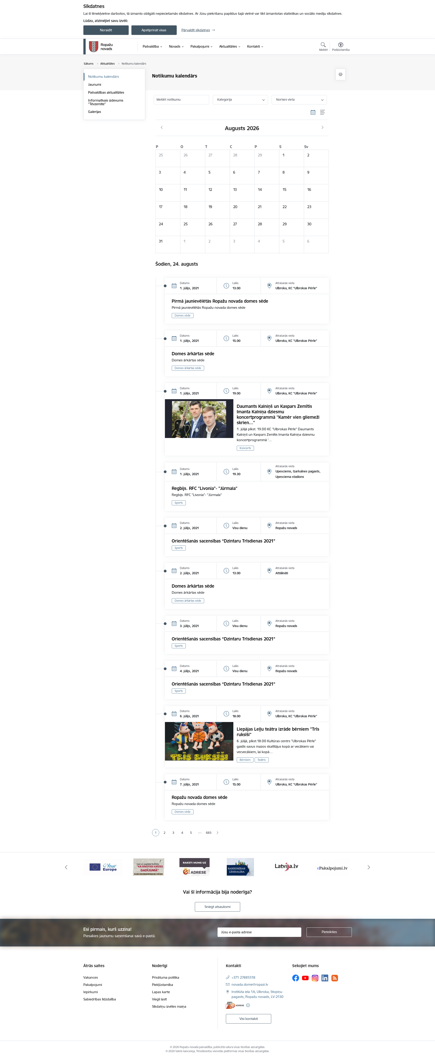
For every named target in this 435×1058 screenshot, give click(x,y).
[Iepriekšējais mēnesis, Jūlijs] (161, 127)
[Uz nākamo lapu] (217, 833)
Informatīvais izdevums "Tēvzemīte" (105, 102)
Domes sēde (183, 315)
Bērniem (245, 759)
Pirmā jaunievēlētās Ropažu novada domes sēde (220, 301)
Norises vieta (285, 99)
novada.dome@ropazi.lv (250, 984)
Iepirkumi (90, 992)
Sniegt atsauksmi (217, 907)
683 (208, 833)
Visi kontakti (248, 1019)
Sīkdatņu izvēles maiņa (169, 1006)
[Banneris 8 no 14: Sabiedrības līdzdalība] (240, 867)
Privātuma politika (165, 977)
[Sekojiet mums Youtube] (305, 977)
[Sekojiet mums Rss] (334, 978)
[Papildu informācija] (248, 1005)
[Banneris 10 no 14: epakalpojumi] (332, 867)
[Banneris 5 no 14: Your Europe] (102, 867)
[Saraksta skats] (322, 112)
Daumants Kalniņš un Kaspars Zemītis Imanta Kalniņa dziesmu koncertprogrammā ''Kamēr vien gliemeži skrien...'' (278, 414)
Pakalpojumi (92, 985)
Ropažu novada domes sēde (199, 797)
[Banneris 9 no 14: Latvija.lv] (286, 867)
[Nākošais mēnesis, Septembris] (322, 127)
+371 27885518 (243, 977)
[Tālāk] (369, 867)
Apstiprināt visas (154, 30)
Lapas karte (161, 992)
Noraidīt (106, 30)
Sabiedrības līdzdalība (99, 999)
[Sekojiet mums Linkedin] (324, 978)
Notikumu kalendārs (103, 76)
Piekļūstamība (162, 985)
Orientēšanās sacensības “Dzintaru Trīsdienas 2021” (223, 541)
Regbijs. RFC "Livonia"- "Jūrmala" (204, 488)
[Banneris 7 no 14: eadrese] (194, 867)
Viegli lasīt (159, 999)
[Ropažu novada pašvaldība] (101, 46)
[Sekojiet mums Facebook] (295, 978)
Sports (179, 502)
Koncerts (245, 448)
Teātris (262, 759)
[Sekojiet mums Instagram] (315, 978)
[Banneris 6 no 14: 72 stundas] (148, 867)
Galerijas (94, 111)
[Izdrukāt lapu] (340, 74)
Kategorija (224, 99)
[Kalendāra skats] (313, 112)
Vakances (90, 977)
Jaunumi (94, 84)
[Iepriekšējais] (66, 867)
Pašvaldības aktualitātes (106, 92)
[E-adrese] (235, 1005)
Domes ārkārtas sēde (193, 353)
